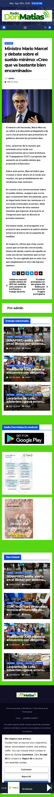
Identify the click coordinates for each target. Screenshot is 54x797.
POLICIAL (20, 395)
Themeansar (27, 712)
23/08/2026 (14, 645)
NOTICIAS (8, 43)
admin (11, 78)
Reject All (26, 776)
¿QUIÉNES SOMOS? (30, 718)
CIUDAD (10, 337)
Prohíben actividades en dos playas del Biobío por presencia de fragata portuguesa (38, 286)
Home (18, 718)
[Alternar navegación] (25, 27)
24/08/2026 (14, 584)
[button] (45, 27)
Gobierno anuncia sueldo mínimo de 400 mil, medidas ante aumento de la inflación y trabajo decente (18, 285)
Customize (26, 769)
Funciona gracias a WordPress (19, 708)
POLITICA (20, 366)
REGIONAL (28, 337)
